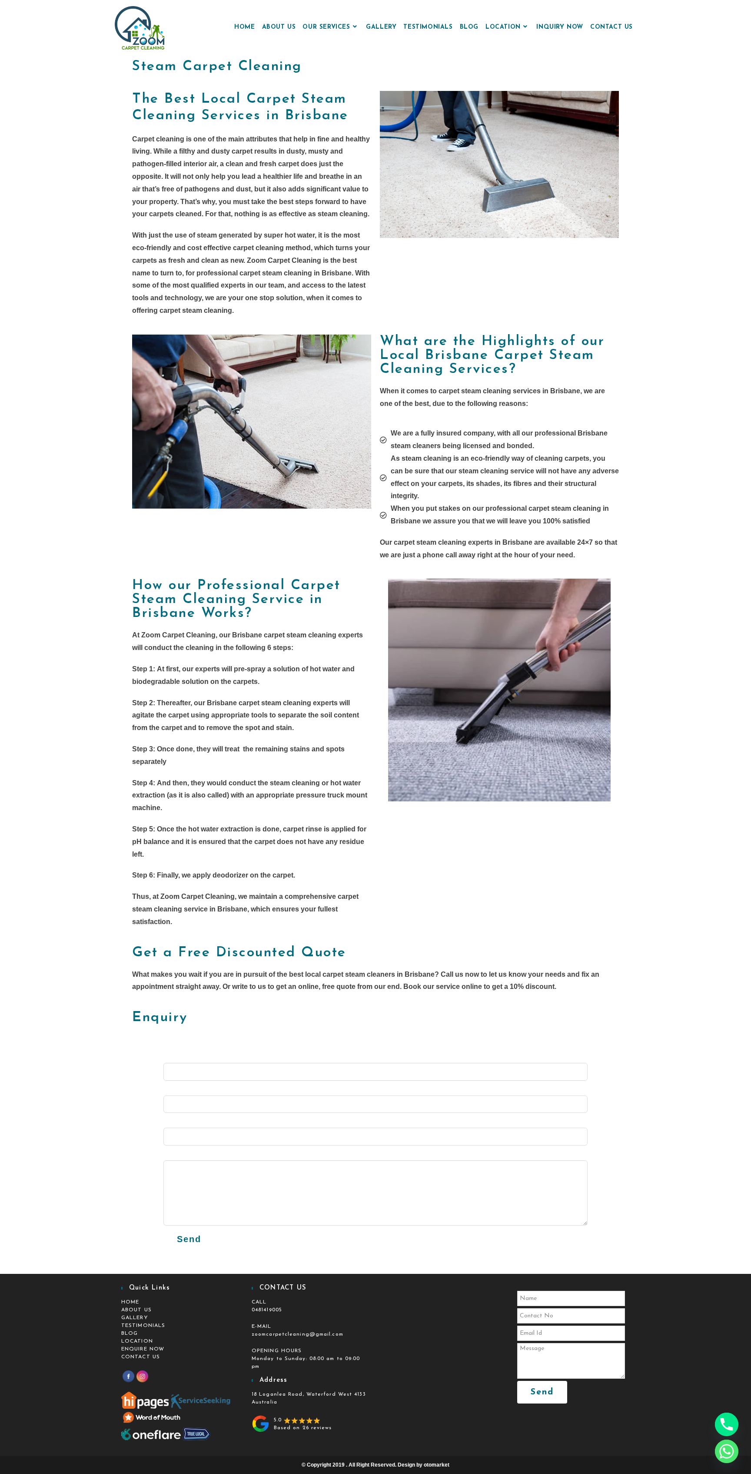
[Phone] (726, 1424)
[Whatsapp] (726, 1451)
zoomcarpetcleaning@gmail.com (297, 1334)
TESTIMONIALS (143, 1325)
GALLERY (134, 1317)
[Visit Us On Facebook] (128, 1376)
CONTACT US (140, 1357)
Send (189, 1239)
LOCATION (137, 1341)
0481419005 (267, 1310)
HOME (130, 1302)
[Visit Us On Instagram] (142, 1376)
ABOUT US (136, 1310)
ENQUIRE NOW (142, 1349)
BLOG (129, 1333)
